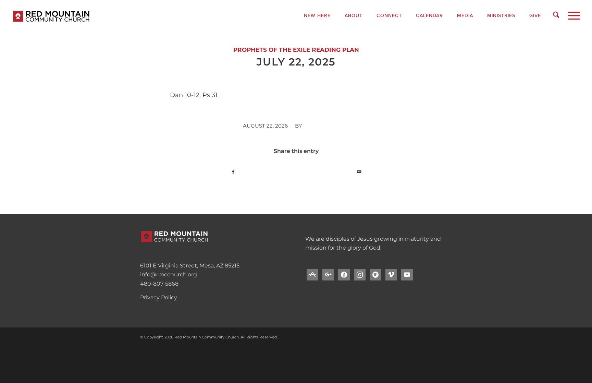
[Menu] (572, 15)
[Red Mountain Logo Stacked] (82, 15)
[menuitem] (317, 15)
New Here (317, 16)
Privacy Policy (158, 297)
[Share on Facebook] (233, 171)
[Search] (556, 15)
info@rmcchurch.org (168, 274)
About (353, 16)
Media (465, 16)
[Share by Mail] (359, 171)
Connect (389, 16)
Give (535, 16)
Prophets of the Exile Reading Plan (296, 49)
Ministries (501, 16)
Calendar (429, 16)
